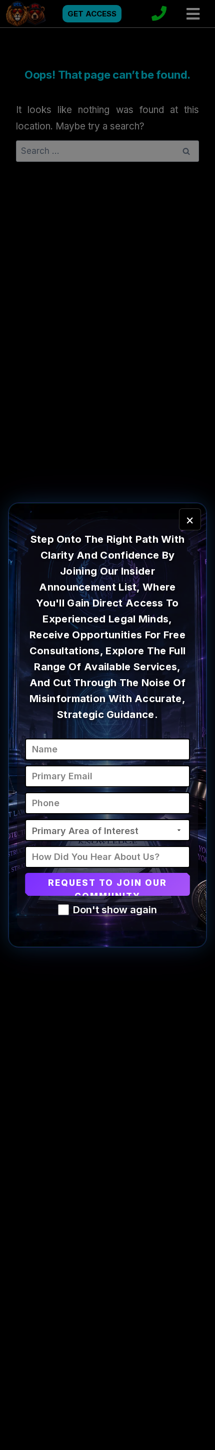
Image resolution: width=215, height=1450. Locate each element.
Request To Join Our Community (108, 887)
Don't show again (115, 910)
